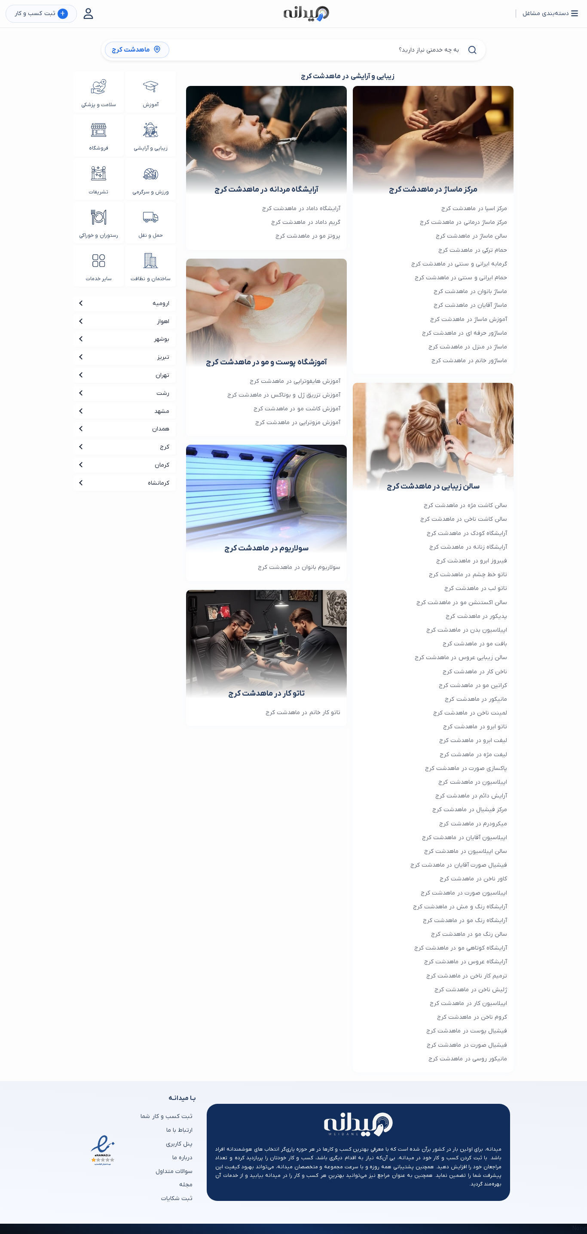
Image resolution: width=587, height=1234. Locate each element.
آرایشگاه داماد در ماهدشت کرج (301, 209)
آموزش (151, 104)
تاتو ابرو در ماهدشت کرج (475, 727)
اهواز (163, 322)
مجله (186, 1185)
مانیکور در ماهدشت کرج (476, 699)
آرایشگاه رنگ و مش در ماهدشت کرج (460, 907)
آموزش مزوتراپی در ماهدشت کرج (297, 422)
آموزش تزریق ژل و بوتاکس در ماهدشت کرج (283, 395)
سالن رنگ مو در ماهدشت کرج (469, 934)
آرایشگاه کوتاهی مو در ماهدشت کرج (460, 948)
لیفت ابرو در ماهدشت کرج (473, 740)
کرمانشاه (158, 483)
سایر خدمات (99, 278)
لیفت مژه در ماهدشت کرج (473, 755)
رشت (162, 393)
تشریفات (98, 192)
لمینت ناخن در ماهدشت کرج (470, 713)
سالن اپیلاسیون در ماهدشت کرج (465, 851)
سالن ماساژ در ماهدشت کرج (471, 236)
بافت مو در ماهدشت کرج (475, 644)
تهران (162, 375)
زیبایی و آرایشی (151, 148)
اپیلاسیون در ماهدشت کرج (472, 782)
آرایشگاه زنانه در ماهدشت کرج (468, 547)
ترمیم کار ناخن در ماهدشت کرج (466, 976)
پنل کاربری (179, 1144)
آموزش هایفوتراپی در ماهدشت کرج (295, 381)
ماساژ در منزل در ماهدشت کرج (467, 347)
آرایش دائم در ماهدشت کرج (471, 796)
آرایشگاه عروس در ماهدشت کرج (465, 962)
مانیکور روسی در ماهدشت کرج (467, 1059)
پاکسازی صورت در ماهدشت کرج (466, 768)
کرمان (162, 465)
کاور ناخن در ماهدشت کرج (473, 879)
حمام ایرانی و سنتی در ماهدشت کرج (461, 278)
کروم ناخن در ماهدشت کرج (472, 1017)
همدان (160, 429)
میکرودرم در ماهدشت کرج (473, 824)
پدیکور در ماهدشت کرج (476, 616)
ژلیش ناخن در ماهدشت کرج (470, 990)
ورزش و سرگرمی (150, 192)
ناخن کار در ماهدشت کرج (475, 672)
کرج (164, 447)
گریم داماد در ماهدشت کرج (305, 222)
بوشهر (161, 339)
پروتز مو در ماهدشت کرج (307, 236)
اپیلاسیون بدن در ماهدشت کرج (466, 630)
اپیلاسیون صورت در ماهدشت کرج (464, 893)
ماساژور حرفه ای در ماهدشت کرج (464, 333)
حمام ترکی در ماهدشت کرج (472, 250)
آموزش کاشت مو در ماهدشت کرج (297, 409)
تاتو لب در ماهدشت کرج (475, 588)
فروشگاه (98, 148)
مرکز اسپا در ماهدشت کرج (474, 209)
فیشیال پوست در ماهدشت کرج (466, 1031)
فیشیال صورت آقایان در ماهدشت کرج (458, 865)
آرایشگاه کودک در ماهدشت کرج (467, 533)
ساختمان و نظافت (150, 278)
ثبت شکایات (177, 1198)
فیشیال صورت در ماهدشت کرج (467, 1045)
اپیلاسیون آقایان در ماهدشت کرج (464, 838)
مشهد (161, 411)
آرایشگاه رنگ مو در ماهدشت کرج (465, 920)
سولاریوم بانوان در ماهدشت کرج (299, 567)
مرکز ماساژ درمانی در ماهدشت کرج (463, 222)
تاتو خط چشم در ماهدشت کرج (468, 575)
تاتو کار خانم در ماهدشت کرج (303, 713)
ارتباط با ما (179, 1130)
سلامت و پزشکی (98, 104)
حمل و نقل (150, 235)
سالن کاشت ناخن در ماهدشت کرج (463, 519)
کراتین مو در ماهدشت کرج (473, 685)
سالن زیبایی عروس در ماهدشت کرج (461, 658)
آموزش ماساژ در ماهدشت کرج (468, 319)
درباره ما (182, 1158)
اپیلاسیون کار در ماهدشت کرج (468, 1003)
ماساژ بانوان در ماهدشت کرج (470, 291)
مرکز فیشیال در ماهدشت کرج (469, 810)
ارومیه (161, 303)
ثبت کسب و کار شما (167, 1116)
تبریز (163, 357)
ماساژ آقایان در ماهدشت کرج (470, 305)
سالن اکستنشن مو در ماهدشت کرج (461, 603)
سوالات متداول (174, 1171)
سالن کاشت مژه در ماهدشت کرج (465, 505)
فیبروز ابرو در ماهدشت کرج (471, 561)
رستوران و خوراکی (98, 235)
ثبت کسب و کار (40, 14)
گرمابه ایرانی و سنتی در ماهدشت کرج (459, 264)
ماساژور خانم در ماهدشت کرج (469, 361)
